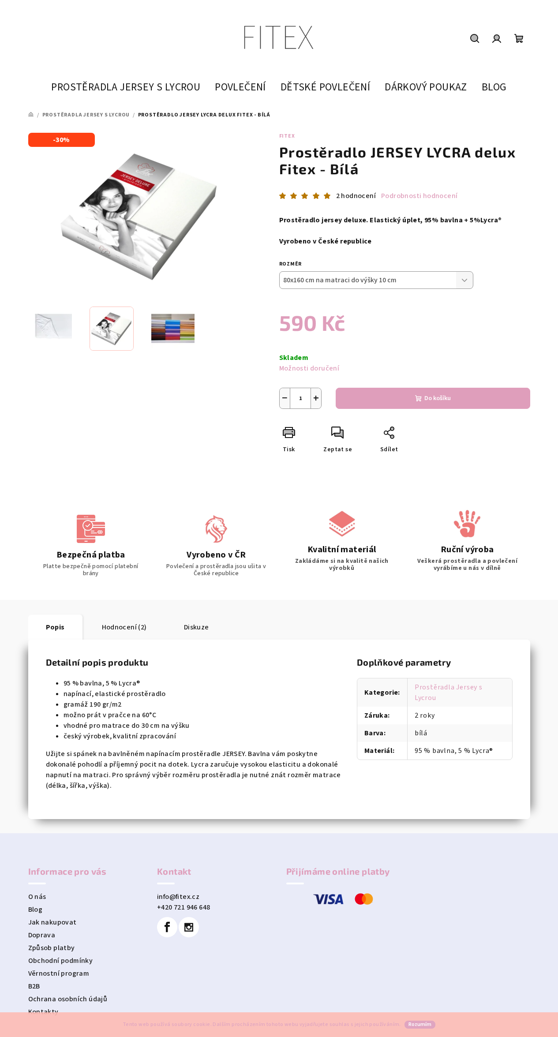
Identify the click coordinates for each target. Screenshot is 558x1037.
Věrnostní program (59, 973)
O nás (37, 897)
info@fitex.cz (178, 897)
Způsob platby (51, 948)
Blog (35, 909)
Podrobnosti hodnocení (419, 196)
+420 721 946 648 (183, 907)
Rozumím (419, 1024)
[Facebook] (167, 927)
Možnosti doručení (309, 368)
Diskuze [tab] (196, 627)
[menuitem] (125, 87)
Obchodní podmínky (60, 961)
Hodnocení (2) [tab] (124, 627)
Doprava (42, 935)
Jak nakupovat (52, 922)
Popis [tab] (55, 627)
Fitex (287, 136)
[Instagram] (189, 927)
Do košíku (437, 398)
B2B (34, 986)
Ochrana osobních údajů (68, 999)
